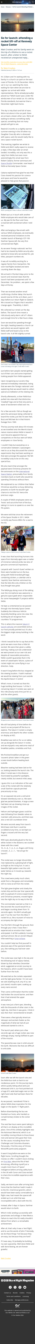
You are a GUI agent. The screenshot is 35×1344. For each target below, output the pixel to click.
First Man (7, 1161)
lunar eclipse (20, 938)
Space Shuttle (6, 163)
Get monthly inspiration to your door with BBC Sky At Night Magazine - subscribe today (16, 63)
